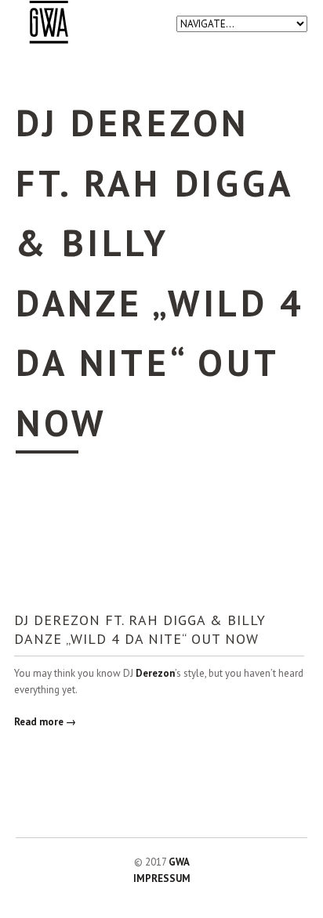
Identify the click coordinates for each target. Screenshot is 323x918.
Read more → (45, 721)
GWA (179, 862)
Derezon (155, 673)
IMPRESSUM (162, 878)
